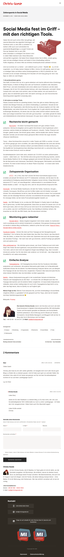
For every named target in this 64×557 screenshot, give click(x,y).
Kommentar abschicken (14, 459)
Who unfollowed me (9, 245)
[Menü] (60, 3)
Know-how (17, 16)
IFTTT (11, 175)
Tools (52, 330)
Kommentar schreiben (9, 434)
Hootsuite (6, 189)
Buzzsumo (12, 126)
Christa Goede (13, 392)
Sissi (4, 363)
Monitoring (15, 330)
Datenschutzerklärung (37, 554)
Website (45, 425)
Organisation (25, 330)
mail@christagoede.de (35, 319)
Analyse (6, 330)
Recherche (34, 330)
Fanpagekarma (14, 264)
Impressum (23, 554)
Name (5, 425)
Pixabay (12, 299)
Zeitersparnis (8, 333)
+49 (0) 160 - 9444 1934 (16, 488)
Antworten (57, 362)
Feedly (5, 202)
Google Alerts (13, 221)
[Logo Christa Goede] (12, 3)
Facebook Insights (9, 232)
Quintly (5, 277)
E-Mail (25, 425)
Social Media (24, 16)
